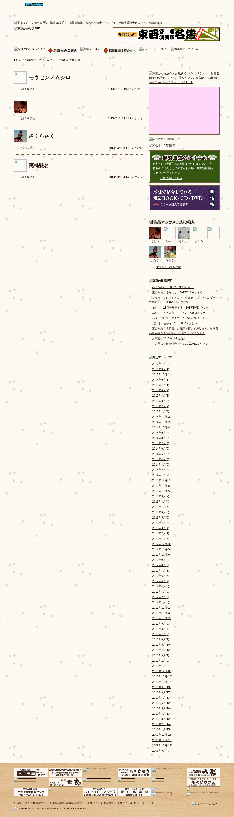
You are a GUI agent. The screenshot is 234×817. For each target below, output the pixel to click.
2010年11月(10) (162, 676)
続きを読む (28, 89)
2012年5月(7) (160, 581)
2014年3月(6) (160, 464)
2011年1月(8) (160, 666)
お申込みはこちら (171, 178)
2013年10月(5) (161, 491)
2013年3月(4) (160, 528)
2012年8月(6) (160, 565)
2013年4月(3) (160, 522)
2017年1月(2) (160, 363)
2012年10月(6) (161, 554)
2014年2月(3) (160, 469)
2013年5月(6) (160, 517)
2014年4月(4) (160, 459)
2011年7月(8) (160, 634)
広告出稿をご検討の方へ (31, 803)
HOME (18, 59)
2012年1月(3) (160, 602)
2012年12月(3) (161, 544)
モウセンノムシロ (50, 77)
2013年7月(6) (160, 506)
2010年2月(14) (161, 724)
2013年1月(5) (160, 538)
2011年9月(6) (160, 623)
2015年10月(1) (161, 374)
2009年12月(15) (162, 734)
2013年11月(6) (161, 485)
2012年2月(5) (160, 597)
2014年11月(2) (161, 422)
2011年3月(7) (160, 655)
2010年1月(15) (161, 729)
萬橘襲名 (39, 165)
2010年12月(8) (161, 671)
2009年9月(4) (160, 750)
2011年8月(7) (160, 629)
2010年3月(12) (161, 719)
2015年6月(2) (160, 390)
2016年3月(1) (160, 369)
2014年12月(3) (161, 416)
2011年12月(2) (161, 607)
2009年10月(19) (162, 745)
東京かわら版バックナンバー (138, 803)
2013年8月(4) (160, 501)
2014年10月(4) (161, 427)
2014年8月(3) (160, 438)
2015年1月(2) (160, 411)
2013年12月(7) (161, 480)
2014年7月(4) (160, 443)
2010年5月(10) (161, 708)
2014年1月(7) (160, 475)
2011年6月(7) (160, 639)
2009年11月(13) (162, 740)
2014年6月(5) (160, 448)
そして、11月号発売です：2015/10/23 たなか (180, 307)
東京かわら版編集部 (168, 267)
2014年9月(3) (160, 432)
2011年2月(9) (160, 660)
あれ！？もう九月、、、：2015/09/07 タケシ (180, 312)
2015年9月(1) (160, 379)
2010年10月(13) (162, 682)
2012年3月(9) (160, 591)
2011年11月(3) (161, 613)
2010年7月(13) (161, 697)
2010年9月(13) (161, 687)
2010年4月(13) (161, 713)
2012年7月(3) (160, 570)
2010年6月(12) (161, 703)
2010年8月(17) (161, 692)
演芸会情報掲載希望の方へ (68, 803)
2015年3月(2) (160, 401)
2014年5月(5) (160, 454)
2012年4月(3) (160, 586)
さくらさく (42, 136)
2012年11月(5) (161, 549)
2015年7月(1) (160, 385)
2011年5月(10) (161, 644)
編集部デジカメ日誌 (37, 59)
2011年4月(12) (161, 650)
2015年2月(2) (160, 406)
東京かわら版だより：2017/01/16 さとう (177, 292)
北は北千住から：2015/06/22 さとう (174, 323)
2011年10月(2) (161, 618)
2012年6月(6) (160, 575)
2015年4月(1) (160, 395)
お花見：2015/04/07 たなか (169, 338)
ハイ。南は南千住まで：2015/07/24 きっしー (180, 318)
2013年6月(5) (160, 512)
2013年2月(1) (160, 533)
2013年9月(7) (160, 496)
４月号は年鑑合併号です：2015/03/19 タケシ (180, 343)
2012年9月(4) (160, 560)
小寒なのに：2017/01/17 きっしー (173, 287)
